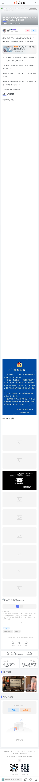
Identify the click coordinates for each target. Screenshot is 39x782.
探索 (11, 23)
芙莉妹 (5, 23)
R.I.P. (15, 23)
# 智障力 (17, 661)
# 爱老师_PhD (8, 661)
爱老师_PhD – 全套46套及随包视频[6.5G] (24, 48)
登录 (14, 740)
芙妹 (8, 30)
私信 (34, 30)
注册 (26, 740)
